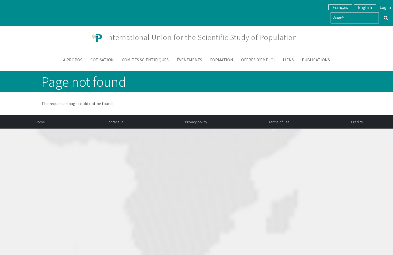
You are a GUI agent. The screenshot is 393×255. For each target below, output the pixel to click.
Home (40, 121)
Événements (189, 59)
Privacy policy (196, 121)
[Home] (99, 37)
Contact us (115, 121)
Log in (385, 7)
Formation (221, 59)
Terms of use (279, 121)
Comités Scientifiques (145, 59)
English (365, 7)
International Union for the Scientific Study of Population (201, 37)
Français (340, 7)
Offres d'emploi (258, 59)
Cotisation (102, 59)
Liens (288, 59)
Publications (316, 59)
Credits (357, 121)
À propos (72, 59)
